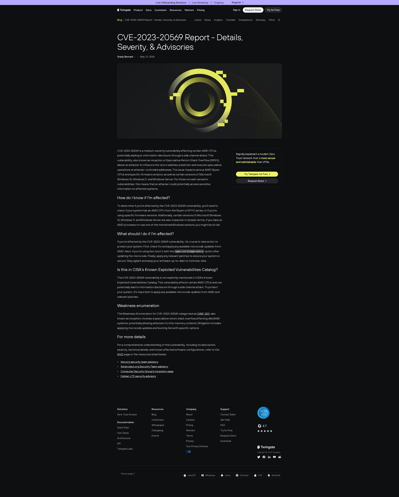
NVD (120, 354)
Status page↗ (128, 473)
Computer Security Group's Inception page (147, 371)
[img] (124, 10)
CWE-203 (203, 313)
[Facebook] (264, 456)
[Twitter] (258, 456)
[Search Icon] (279, 20)
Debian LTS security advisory (138, 376)
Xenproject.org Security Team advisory (144, 366)
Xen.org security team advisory (139, 361)
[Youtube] (274, 456)
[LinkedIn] (269, 456)
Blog (119, 20)
